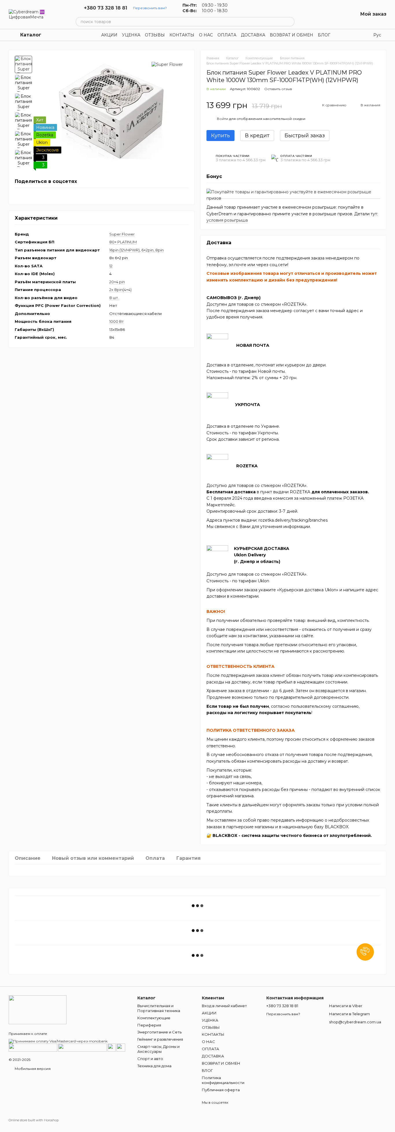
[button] (365, 952)
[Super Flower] (167, 64)
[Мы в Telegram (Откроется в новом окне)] (252, 8)
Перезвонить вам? (150, 8)
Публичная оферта (221, 1089)
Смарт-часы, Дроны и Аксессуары (158, 1049)
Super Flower (122, 234)
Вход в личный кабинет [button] (224, 1005)
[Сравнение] (323, 14)
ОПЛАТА (226, 35)
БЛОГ (324, 35)
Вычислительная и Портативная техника (158, 1008)
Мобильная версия (32, 1068)
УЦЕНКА (131, 35)
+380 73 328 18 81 (105, 8)
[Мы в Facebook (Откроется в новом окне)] (238, 8)
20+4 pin (117, 281)
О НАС (206, 35)
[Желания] (338, 14)
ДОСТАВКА (253, 35)
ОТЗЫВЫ (155, 35)
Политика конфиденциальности (223, 1080)
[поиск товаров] (289, 21)
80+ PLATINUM (123, 242)
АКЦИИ (109, 35)
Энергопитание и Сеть (159, 1032)
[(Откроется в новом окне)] (112, 1047)
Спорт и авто (150, 1058)
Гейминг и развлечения (160, 1039)
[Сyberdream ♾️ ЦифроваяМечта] (38, 1009)
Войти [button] (222, 118)
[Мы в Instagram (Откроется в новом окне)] (245, 8)
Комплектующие (153, 1018)
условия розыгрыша (227, 220)
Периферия (149, 1025)
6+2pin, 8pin (152, 250)
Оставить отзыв (278, 89)
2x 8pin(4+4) (120, 289)
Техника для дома (154, 1066)
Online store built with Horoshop (34, 1120)
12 (110, 266)
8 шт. (114, 297)
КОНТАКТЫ (181, 35)
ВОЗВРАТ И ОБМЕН (291, 35)
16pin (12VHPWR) (124, 250)
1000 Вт (116, 321)
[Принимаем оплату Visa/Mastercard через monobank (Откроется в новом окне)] (58, 1041)
